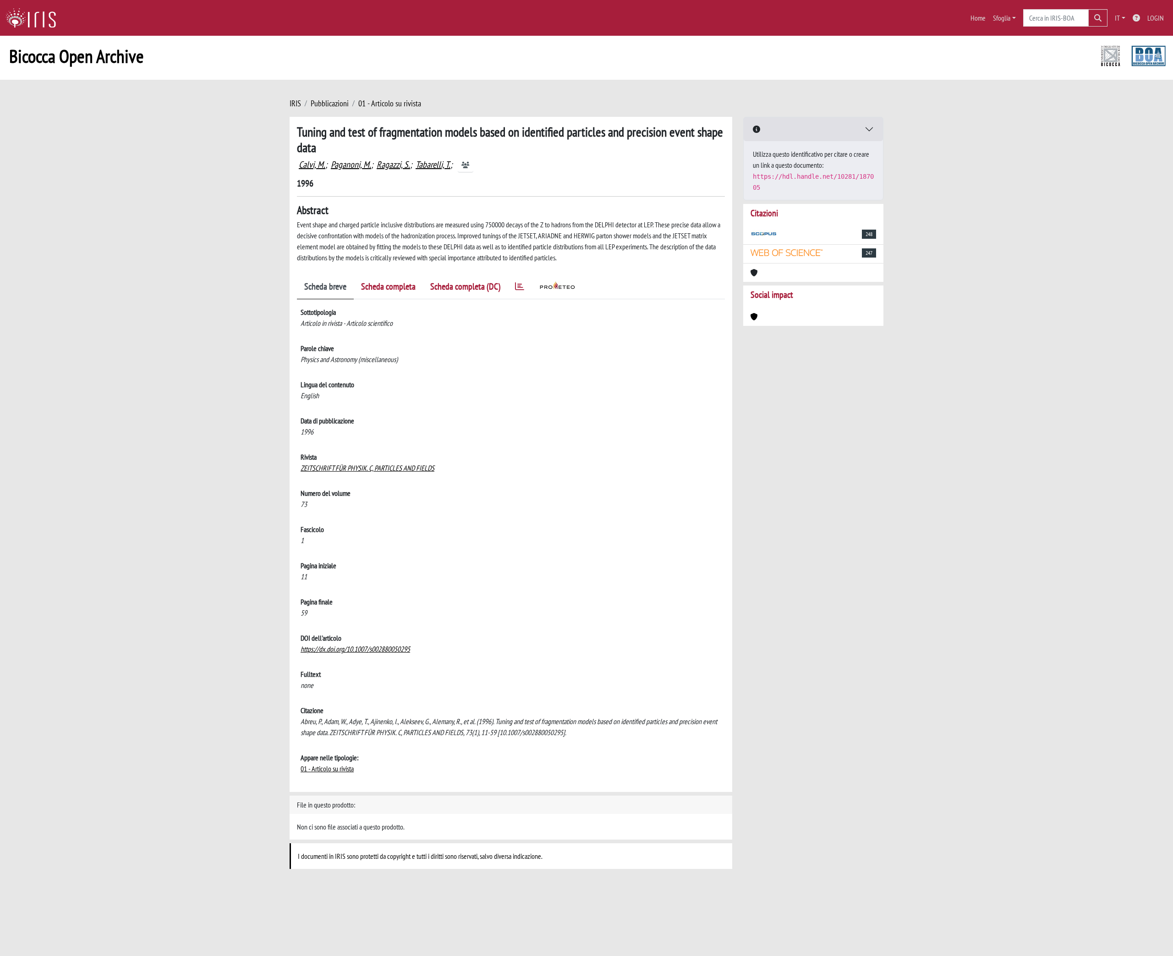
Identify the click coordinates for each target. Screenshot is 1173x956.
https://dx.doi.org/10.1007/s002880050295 (355, 649)
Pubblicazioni (330, 103)
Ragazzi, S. (393, 164)
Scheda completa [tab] (388, 286)
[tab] (520, 288)
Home (978, 17)
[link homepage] (34, 17)
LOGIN (1155, 17)
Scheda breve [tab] (325, 286)
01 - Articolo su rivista (389, 103)
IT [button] (1117, 17)
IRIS (295, 103)
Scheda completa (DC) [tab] (465, 286)
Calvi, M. (312, 164)
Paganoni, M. (351, 164)
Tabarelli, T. (433, 164)
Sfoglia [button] (1001, 17)
